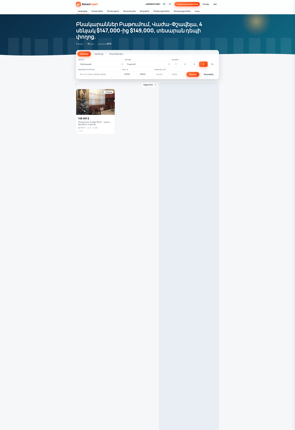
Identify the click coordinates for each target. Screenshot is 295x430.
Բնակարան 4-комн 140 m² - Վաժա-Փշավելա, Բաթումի (94, 123)
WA (164, 4)
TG (170, 4)
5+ (212, 64)
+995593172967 (152, 4)
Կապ (197, 11)
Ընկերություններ (161, 11)
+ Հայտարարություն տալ (187, 4)
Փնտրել (192, 74)
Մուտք (206, 4)
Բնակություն (113, 11)
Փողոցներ (144, 11)
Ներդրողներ (97, 11)
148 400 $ (83, 118)
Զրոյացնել (208, 74)
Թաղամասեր (129, 11)
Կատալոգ (82, 11)
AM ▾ (215, 4)
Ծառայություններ (182, 11)
